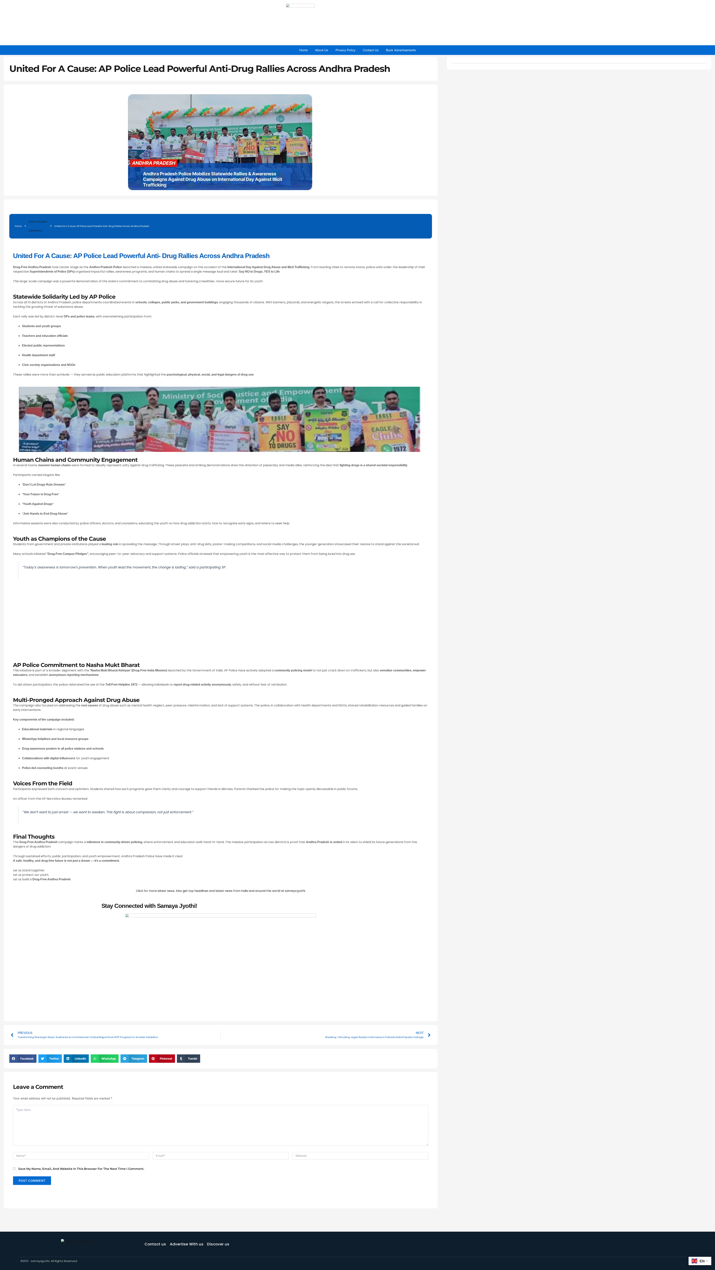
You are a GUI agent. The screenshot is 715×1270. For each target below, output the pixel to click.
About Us (321, 50)
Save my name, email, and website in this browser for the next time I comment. (81, 1169)
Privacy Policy (345, 50)
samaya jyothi (295, 891)
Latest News (35, 230)
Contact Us (371, 50)
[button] (22, 1058)
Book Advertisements (401, 50)
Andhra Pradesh (38, 221)
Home (303, 50)
